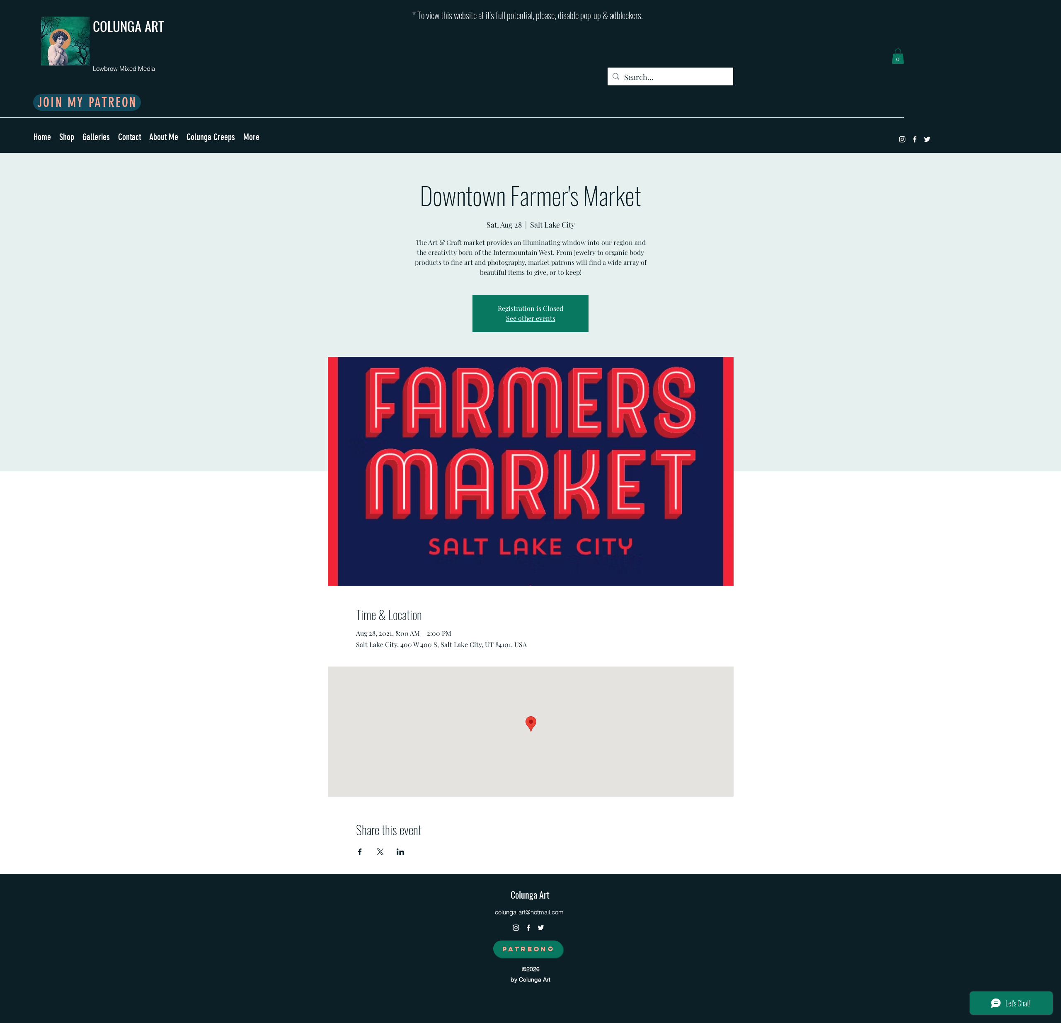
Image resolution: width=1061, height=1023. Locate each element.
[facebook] (915, 139)
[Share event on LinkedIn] (401, 851)
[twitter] (927, 139)
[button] (897, 56)
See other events (530, 318)
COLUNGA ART (128, 26)
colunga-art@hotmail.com (529, 912)
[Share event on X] (380, 851)
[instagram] (902, 139)
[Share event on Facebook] (360, 851)
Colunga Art (530, 894)
